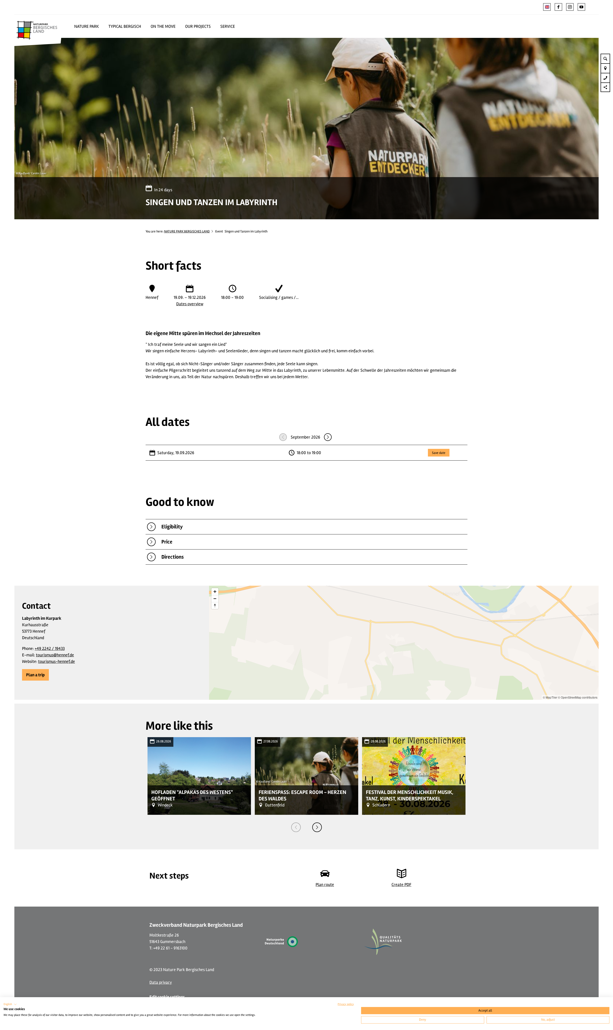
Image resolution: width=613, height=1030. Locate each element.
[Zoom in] (214, 591)
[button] (558, 7)
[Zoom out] (214, 598)
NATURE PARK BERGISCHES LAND (187, 231)
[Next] (317, 827)
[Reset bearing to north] (214, 605)
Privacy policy (346, 1004)
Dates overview (189, 304)
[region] (404, 643)
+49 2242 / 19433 (50, 648)
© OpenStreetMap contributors (577, 697)
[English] (547, 7)
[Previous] (296, 827)
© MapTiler (550, 697)
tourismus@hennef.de (55, 655)
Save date (438, 453)
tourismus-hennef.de (56, 661)
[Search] (605, 58)
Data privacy (160, 982)
